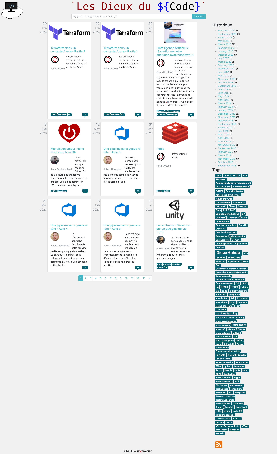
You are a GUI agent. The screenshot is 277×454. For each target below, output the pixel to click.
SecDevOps (229, 374)
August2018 (225, 127)
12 (138, 278)
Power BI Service (224, 362)
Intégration (234, 294)
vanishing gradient (225, 415)
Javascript (242, 298)
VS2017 (237, 418)
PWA (218, 366)
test (230, 392)
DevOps (220, 247)
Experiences (234, 261)
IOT (232, 298)
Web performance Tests (227, 426)
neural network (223, 336)
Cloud (244, 217)
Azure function (223, 202)
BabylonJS (221, 206)
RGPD (218, 374)
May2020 (223, 75)
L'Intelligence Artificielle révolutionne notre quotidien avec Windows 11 (175, 51)
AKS (245, 175)
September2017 (227, 148)
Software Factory (224, 381)
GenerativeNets (223, 276)
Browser (242, 206)
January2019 (225, 110)
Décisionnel (222, 236)
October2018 (225, 120)
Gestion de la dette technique (230, 279)
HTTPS (234, 287)
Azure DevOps (224, 198)
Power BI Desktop (237, 355)
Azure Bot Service (234, 191)
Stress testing (236, 385)
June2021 (223, 72)
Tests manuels (223, 403)
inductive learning (238, 291)
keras (232, 302)
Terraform (62, 115)
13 (144, 278)
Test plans (240, 392)
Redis (160, 148)
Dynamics (220, 257)
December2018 (226, 113)
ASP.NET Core (223, 186)
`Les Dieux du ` (138, 6)
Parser (240, 344)
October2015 (225, 162)
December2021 (226, 68)
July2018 (223, 131)
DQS (245, 253)
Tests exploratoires (225, 396)
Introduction (222, 298)
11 (132, 278)
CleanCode (61, 191)
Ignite (224, 291)
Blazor (232, 206)
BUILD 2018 (229, 210)
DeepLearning (223, 240)
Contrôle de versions (226, 225)
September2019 (227, 85)
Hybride (244, 287)
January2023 (225, 51)
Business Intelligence (227, 214)
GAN (218, 265)
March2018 (224, 141)
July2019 (223, 89)
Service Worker (223, 377)
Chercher (199, 16)
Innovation (175, 111)
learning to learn (224, 306)
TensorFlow (236, 389)
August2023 (225, 37)
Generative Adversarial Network (231, 268)
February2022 (226, 65)
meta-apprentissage (226, 321)
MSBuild (237, 333)
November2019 (226, 79)
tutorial (160, 268)
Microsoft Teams (236, 329)
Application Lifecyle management (233, 183)
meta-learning (223, 325)
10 (126, 278)
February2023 (226, 47)
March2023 (224, 44)
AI (168, 111)
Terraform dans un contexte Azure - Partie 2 (67, 49)
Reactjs (228, 370)
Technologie (172, 115)
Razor (219, 370)
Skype (237, 377)
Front (245, 261)
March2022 (224, 61)
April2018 (223, 137)
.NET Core (230, 175)
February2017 (225, 151)
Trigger (219, 407)
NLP (235, 336)
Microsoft (161, 111)
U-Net (218, 411)
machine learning (226, 313)
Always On (221, 179)
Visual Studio (223, 418)
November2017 (226, 144)
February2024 (226, 30)
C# (166, 268)
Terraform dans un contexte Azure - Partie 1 (120, 49)
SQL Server (221, 385)
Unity (159, 264)
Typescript (241, 407)
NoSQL (166, 191)
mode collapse (223, 333)
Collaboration (222, 221)
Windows (234, 429)
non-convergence (225, 340)
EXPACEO (161, 115)
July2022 (223, 58)
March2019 (224, 103)
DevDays (236, 240)
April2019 (223, 99)
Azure (53, 115)
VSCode (220, 422)
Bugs (218, 210)
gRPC (244, 283)
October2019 (225, 82)
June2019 (223, 92)
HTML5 (224, 287)
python (227, 366)
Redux (245, 370)
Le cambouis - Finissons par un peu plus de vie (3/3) (173, 229)
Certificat (220, 217)
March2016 (224, 155)
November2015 (226, 158)
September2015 (227, 165)
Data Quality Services (226, 232)
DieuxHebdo (228, 252)
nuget (218, 344)
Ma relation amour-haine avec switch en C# (67, 150)
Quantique (239, 366)
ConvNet (243, 225)
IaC (69, 115)
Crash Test (221, 228)
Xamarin (220, 433)
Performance (222, 347)
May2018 (223, 134)
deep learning (238, 236)
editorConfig (234, 257)
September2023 (227, 33)
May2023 (223, 40)
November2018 (226, 117)
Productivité (242, 362)
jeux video (176, 264)
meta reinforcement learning (230, 317)
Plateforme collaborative (228, 351)
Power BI (220, 354)
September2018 (227, 124)
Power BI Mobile (224, 358)
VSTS (229, 422)
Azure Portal (239, 202)
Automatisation (241, 186)
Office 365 (229, 344)
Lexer (237, 306)
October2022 (225, 54)
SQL (237, 381)
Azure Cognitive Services (228, 194)
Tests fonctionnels (225, 400)
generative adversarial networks (232, 272)
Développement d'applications (231, 243)
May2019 (223, 96)
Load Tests (221, 309)
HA (217, 287)
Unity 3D (167, 264)
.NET (53, 191)
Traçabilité (237, 403)
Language (242, 302)
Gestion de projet (224, 283)
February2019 (226, 106)
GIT (237, 283)
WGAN (245, 426)
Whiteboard (222, 429)
